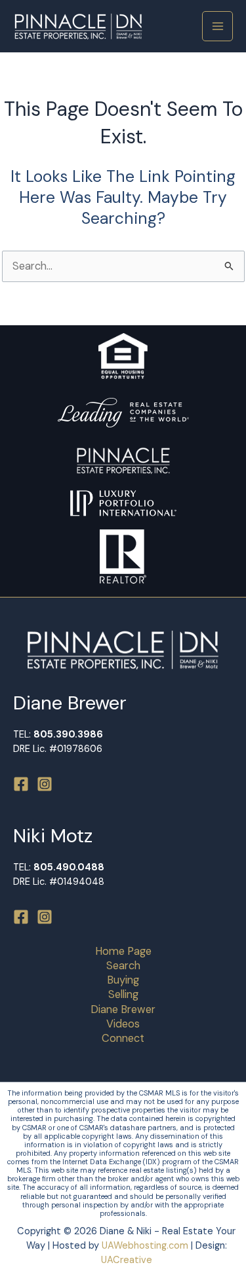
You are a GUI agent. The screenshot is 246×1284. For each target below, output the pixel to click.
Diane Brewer (123, 1009)
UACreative (126, 1260)
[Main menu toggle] (217, 26)
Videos (123, 1024)
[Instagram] (44, 784)
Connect (123, 1038)
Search (123, 965)
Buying (123, 980)
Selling (123, 994)
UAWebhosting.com (145, 1245)
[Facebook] (21, 784)
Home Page (123, 951)
